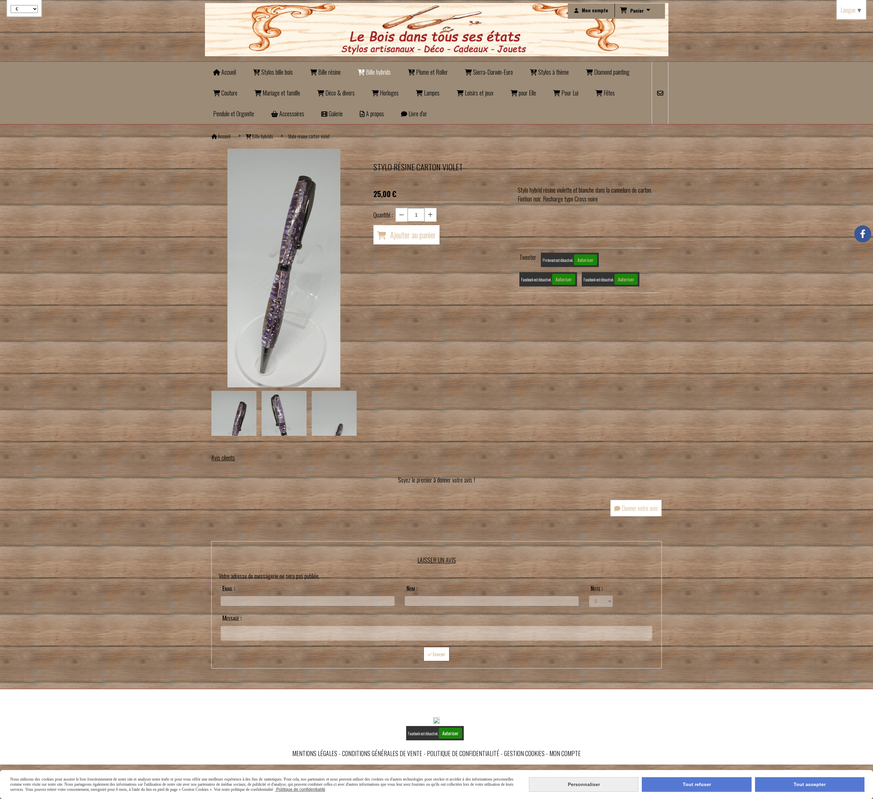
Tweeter (527, 257)
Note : (597, 588)
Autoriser (585, 259)
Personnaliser (584, 784)
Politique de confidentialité (463, 753)
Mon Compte (565, 753)
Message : (231, 617)
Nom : (411, 588)
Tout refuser (697, 784)
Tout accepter (810, 784)
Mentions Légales (314, 753)
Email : (228, 588)
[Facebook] (862, 233)
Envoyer (439, 654)
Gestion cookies (524, 753)
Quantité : (383, 214)
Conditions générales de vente (382, 753)
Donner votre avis (639, 508)
